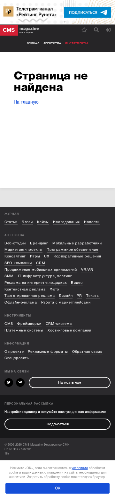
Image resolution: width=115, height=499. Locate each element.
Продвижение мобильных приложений (40, 270)
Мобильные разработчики (77, 243)
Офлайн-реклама (20, 302)
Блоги (27, 222)
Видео (76, 283)
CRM (40, 263)
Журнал (33, 43)
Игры (35, 256)
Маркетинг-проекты (23, 250)
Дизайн (66, 296)
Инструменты (76, 43)
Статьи (11, 222)
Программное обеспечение (72, 250)
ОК (57, 488)
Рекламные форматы (48, 352)
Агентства (52, 43)
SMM (9, 276)
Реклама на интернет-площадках (35, 283)
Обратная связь (87, 352)
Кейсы (43, 222)
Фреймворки (29, 324)
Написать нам (69, 382)
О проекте (14, 352)
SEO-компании (18, 263)
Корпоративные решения (77, 256)
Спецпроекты (17, 358)
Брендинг (39, 243)
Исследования (66, 222)
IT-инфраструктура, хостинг (45, 276)
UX (47, 256)
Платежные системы (24, 330)
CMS (8, 324)
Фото (54, 289)
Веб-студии (15, 243)
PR (79, 296)
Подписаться (58, 424)
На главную (26, 102)
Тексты (93, 296)
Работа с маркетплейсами (66, 302)
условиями (80, 468)
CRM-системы (59, 324)
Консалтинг (15, 256)
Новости (92, 222)
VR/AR (87, 270)
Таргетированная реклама (29, 296)
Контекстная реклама (25, 289)
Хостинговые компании (69, 330)
